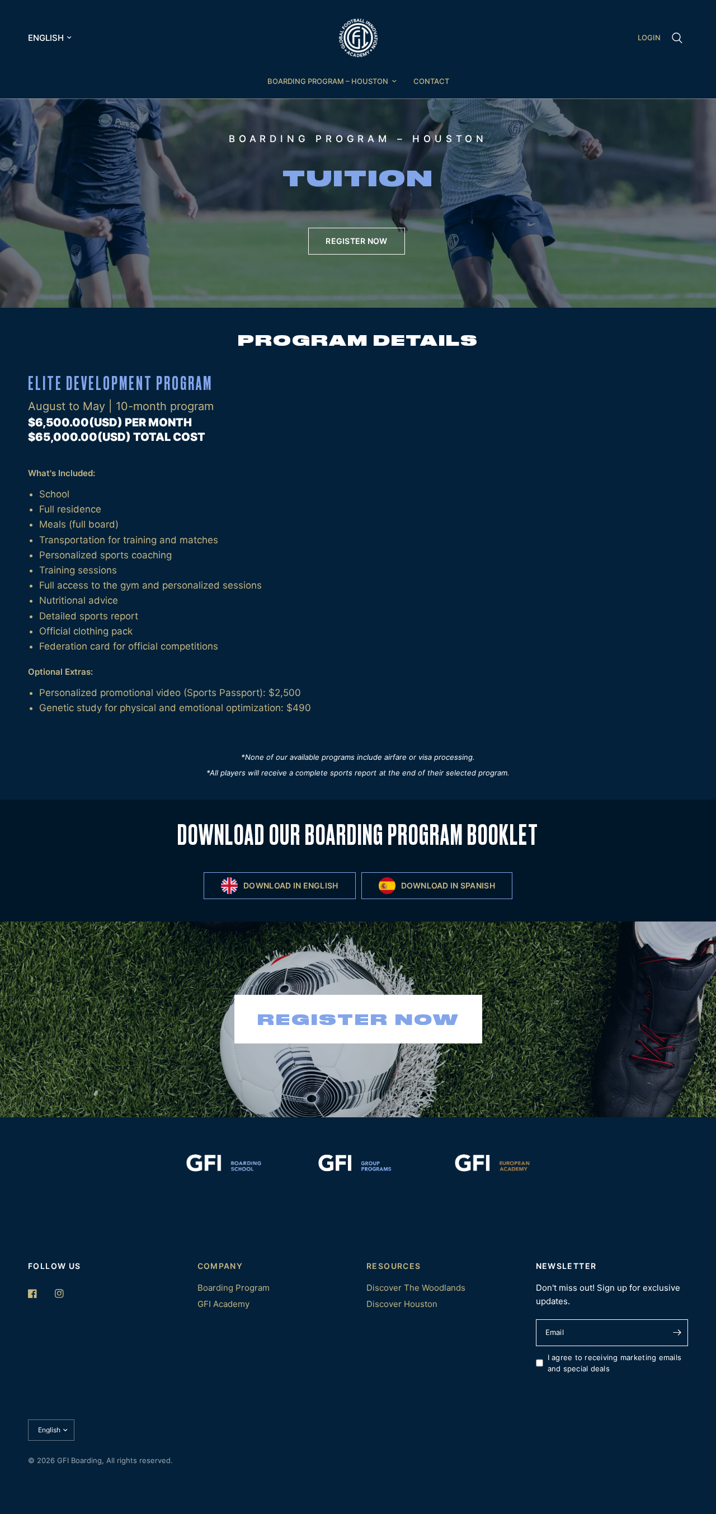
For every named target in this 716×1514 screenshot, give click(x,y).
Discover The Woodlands (415, 1287)
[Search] (677, 38)
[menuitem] (332, 81)
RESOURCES (393, 1266)
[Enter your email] (677, 1332)
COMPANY (220, 1266)
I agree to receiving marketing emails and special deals (615, 1363)
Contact (431, 81)
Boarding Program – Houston (327, 81)
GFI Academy (223, 1304)
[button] (356, 241)
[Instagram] (67, 1293)
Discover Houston (401, 1304)
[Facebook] (40, 1293)
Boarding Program (233, 1287)
